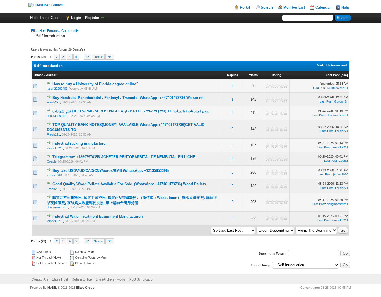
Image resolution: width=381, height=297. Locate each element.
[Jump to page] (109, 57)
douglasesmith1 (57, 115)
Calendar (323, 7)
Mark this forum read (332, 65)
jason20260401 (57, 88)
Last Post (333, 75)
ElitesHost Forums (45, 31)
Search (267, 7)
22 (87, 56)
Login (76, 18)
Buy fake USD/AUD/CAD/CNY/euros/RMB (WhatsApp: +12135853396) (110, 170)
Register (92, 18)
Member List (294, 7)
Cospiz (51, 161)
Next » (98, 56)
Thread (38, 75)
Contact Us (40, 279)
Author (51, 75)
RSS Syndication (142, 279)
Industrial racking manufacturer (79, 143)
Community (70, 31)
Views (253, 75)
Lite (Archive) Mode (110, 279)
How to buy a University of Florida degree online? (95, 84)
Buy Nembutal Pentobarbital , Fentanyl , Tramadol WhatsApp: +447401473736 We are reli (128, 98)
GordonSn (341, 101)
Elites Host (60, 279)
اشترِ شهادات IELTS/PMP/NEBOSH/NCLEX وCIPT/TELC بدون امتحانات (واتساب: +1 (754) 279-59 (130, 111)
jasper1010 (54, 175)
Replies (232, 75)
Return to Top (82, 279)
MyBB (51, 287)
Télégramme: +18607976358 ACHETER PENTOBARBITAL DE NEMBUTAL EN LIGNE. (124, 157)
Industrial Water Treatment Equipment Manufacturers (98, 216)
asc (344, 75)
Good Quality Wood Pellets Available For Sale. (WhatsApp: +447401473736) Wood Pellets (129, 184)
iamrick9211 (55, 148)
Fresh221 (53, 102)
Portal (245, 7)
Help (345, 7)
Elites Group (85, 287)
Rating (276, 75)
